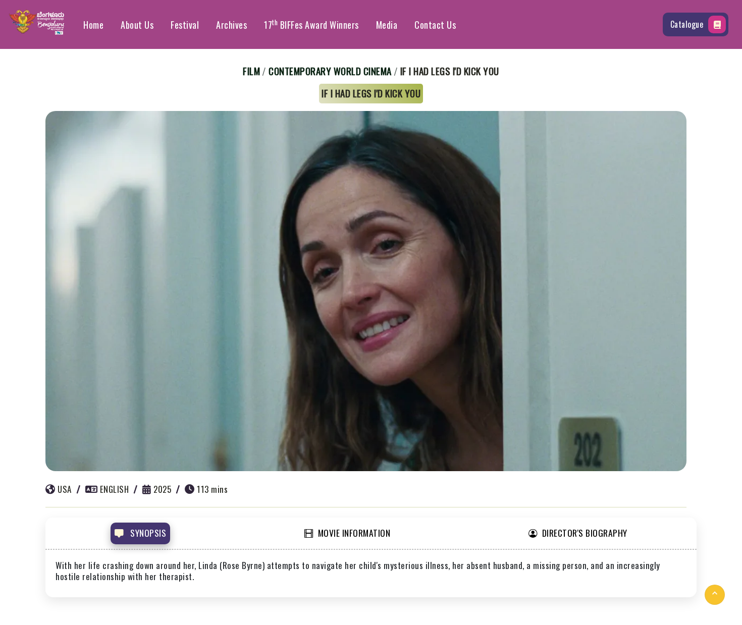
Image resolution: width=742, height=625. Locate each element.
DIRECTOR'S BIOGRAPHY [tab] (584, 532)
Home (93, 24)
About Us (137, 24)
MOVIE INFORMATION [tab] (354, 532)
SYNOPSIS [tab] (147, 532)
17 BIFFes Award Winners (311, 24)
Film (251, 71)
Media (387, 24)
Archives (231, 24)
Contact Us (435, 24)
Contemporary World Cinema (330, 71)
